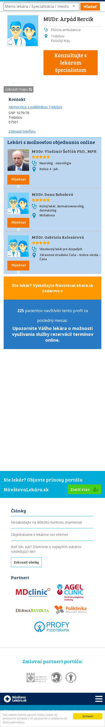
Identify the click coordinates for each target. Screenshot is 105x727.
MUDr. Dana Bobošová (52, 194)
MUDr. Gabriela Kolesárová (58, 237)
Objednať (18, 179)
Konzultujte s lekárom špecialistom (70, 62)
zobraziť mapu (17, 89)
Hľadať (90, 6)
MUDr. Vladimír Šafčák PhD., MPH (64, 151)
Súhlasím (87, 716)
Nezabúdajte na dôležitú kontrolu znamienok (46, 522)
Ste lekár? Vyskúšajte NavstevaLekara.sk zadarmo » (52, 288)
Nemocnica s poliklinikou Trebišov (35, 107)
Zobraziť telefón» (22, 131)
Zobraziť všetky (26, 562)
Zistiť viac (80, 489)
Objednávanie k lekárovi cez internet (39, 534)
